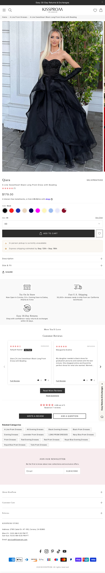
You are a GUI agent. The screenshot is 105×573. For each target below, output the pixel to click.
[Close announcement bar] (102, 2)
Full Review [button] (15, 381)
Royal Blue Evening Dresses (76, 440)
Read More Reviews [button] (52, 390)
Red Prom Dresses (51, 440)
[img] (15, 346)
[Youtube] (64, 551)
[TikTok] (58, 551)
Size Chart (99, 217)
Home (4, 17)
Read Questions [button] (52, 396)
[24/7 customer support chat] (102, 417)
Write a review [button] (35, 416)
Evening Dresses (11, 435)
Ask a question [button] (69, 416)
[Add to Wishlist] (99, 233)
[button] (4, 10)
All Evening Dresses (35, 429)
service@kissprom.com (17, 540)
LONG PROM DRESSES (58, 435)
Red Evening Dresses (30, 440)
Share (9, 272)
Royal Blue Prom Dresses (14, 445)
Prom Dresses (10, 440)
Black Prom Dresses (81, 429)
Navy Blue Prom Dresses (83, 435)
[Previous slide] (4, 367)
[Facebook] (40, 551)
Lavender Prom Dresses (33, 435)
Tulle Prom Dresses (39, 445)
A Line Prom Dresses (18, 17)
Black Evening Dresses (58, 429)
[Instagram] (46, 551)
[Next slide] (100, 367)
